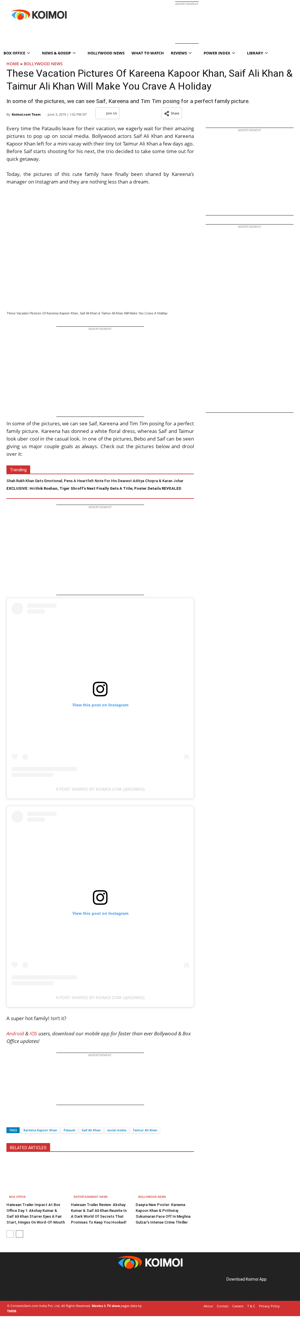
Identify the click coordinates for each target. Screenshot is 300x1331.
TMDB (11, 1311)
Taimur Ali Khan (145, 1130)
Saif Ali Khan (91, 1130)
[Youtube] (48, 1286)
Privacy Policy (269, 1306)
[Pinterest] (31, 1286)
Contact (223, 1306)
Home (12, 63)
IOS (33, 1033)
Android (15, 1033)
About (208, 1306)
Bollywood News (43, 63)
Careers (237, 1306)
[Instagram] (23, 1286)
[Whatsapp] (30, 1120)
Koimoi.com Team (26, 114)
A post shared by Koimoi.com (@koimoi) (100, 789)
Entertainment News (91, 1197)
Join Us (111, 113)
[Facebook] (10, 1120)
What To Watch (148, 53)
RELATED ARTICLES (28, 1147)
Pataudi (69, 1130)
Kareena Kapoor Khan (40, 1130)
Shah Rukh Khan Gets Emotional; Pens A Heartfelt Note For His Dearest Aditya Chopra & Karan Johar (94, 481)
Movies (97, 1305)
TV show (113, 1305)
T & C (251, 1306)
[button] (171, 113)
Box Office (17, 1197)
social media (116, 1130)
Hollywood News (106, 53)
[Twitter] (20, 1120)
